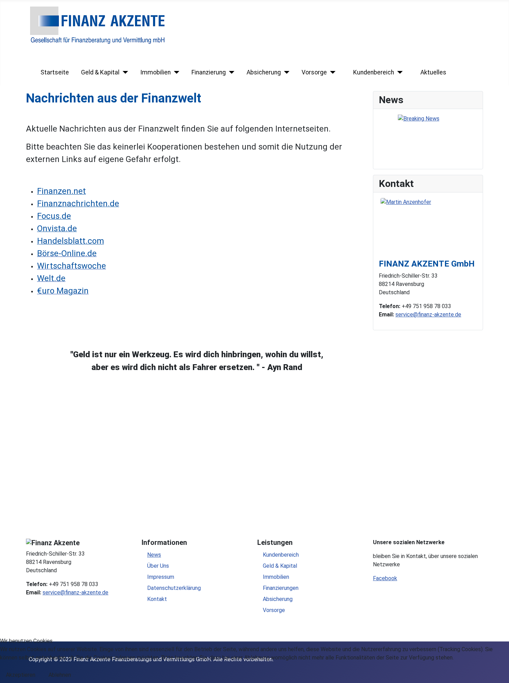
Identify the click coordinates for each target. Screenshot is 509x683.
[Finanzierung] (230, 72)
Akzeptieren (20, 675)
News (154, 554)
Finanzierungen (280, 588)
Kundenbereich (373, 72)
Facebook (385, 578)
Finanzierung (208, 72)
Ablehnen (59, 675)
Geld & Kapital (100, 72)
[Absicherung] (285, 72)
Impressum (160, 577)
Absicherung (264, 72)
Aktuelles (433, 72)
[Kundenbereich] (398, 72)
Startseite (55, 72)
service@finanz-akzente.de (428, 314)
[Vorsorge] (331, 72)
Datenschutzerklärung (174, 588)
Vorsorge (314, 72)
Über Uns (158, 566)
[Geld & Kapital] (123, 72)
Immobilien (155, 72)
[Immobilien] (175, 72)
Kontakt (157, 599)
